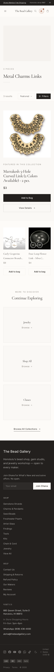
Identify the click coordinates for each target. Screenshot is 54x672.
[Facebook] (9, 652)
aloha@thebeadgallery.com (17, 634)
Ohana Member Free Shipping (14, 3)
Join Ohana (42, 486)
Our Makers (9, 584)
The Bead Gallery (23, 11)
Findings (7, 528)
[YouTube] (14, 652)
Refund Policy (10, 579)
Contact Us (9, 569)
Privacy (6, 667)
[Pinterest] (19, 652)
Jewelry (7, 548)
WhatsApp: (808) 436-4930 (17, 629)
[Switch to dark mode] (35, 651)
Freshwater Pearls (12, 518)
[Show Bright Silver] (40, 245)
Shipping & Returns (13, 574)
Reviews (7, 589)
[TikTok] (29, 652)
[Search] (35, 11)
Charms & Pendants (13, 508)
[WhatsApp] (24, 652)
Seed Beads (9, 513)
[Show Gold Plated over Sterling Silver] (14, 245)
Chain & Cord (10, 543)
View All (7, 553)
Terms (14, 667)
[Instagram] (4, 652)
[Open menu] (5, 11)
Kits (5, 538)
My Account (9, 594)
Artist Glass (9, 523)
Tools (6, 533)
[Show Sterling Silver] (8, 245)
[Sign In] (41, 11)
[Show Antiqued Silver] (33, 245)
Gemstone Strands (12, 504)
